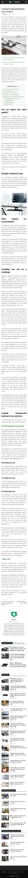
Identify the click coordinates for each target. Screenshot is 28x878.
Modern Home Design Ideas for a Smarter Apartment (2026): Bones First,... (18, 717)
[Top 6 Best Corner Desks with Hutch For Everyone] (5, 844)
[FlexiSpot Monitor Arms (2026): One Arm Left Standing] (5, 763)
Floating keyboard (8, 104)
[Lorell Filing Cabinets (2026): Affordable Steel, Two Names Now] (5, 740)
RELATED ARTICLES (7, 643)
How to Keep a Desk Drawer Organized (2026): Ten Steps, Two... (17, 703)
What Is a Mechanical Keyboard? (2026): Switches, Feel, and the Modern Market (18, 664)
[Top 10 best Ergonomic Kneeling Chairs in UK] (5, 796)
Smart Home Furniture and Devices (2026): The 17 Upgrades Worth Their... (18, 725)
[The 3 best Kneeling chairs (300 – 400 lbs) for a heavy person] (5, 810)
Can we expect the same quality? (10, 89)
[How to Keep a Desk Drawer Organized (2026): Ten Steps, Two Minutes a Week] (5, 703)
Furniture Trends (14, 873)
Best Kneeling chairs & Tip (8, 790)
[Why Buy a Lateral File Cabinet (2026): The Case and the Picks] (5, 784)
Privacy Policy (22, 872)
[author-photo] (14, 617)
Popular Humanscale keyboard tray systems (13, 96)
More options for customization (10, 93)
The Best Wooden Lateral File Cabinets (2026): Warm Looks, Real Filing (17, 769)
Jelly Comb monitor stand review (22, 602)
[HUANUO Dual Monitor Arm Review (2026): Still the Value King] (5, 748)
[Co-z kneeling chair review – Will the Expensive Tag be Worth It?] (5, 825)
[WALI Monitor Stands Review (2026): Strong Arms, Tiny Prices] (5, 756)
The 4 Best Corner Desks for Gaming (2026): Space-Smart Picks (17, 836)
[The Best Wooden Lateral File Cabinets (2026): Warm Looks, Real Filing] (5, 770)
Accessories (4, 650)
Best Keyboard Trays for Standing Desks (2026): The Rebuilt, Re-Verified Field (18, 648)
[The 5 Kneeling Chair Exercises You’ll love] (5, 803)
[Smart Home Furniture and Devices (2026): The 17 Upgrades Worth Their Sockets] (5, 725)
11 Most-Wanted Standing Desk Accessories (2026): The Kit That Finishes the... (18, 688)
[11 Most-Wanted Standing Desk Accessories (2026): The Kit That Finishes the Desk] (5, 656)
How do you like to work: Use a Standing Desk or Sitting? (7, 603)
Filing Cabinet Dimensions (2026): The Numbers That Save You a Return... (18, 733)
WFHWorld (4, 872)
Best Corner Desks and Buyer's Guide (11, 831)
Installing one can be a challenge (10, 94)
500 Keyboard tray (8, 100)
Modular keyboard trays (8, 91)
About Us (10, 872)
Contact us (15, 872)
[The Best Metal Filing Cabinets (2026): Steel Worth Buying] (5, 777)
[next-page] (5, 670)
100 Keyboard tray (8, 102)
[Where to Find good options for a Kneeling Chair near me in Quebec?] (5, 817)
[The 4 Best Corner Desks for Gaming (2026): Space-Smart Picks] (5, 836)
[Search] (26, 2)
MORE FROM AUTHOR (19, 643)
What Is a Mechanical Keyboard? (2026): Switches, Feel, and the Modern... (18, 695)
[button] (2, 2)
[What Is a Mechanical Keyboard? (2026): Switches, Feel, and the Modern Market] (5, 664)
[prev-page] (2, 670)
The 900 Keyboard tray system (11, 98)
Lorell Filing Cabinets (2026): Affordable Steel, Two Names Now (17, 740)
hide (18, 86)
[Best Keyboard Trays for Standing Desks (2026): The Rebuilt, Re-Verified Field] (5, 648)
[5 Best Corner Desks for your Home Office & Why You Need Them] (5, 851)
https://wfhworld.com (14, 621)
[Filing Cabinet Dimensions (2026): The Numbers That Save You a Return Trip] (5, 733)
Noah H (4, 14)
